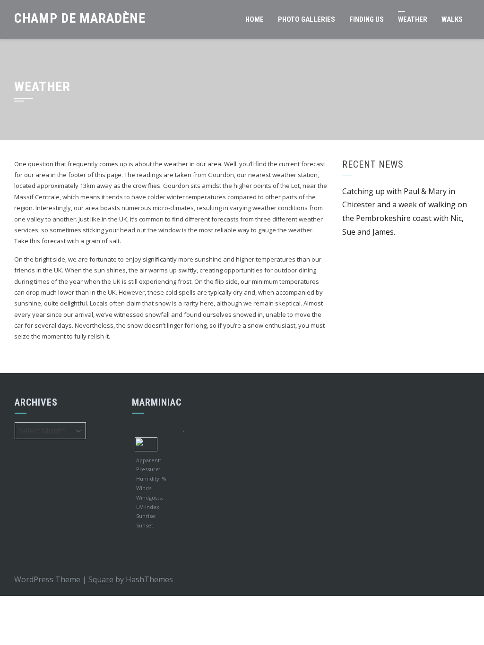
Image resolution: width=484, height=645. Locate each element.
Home (254, 19)
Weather (412, 19)
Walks (452, 19)
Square (100, 579)
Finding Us (366, 19)
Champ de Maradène (80, 18)
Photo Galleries (306, 19)
